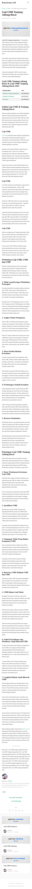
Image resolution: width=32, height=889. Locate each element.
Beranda (4, 8)
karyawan (7, 781)
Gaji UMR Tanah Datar (16, 797)
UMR (8, 8)
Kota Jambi (5, 99)
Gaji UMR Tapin (16, 801)
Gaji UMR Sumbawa (10, 826)
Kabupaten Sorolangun (8, 96)
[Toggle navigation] (28, 2)
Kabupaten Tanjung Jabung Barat (11, 93)
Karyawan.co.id (9, 2)
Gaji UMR (4, 135)
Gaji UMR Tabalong (10, 846)
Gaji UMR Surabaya (10, 865)
